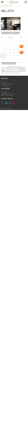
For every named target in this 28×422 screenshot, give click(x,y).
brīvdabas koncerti (4, 67)
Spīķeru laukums (11, 72)
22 (21, 52)
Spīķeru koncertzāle (4, 72)
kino (5, 69)
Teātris (16, 72)
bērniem (23, 67)
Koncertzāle (15, 69)
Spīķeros (22, 71)
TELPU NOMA (5, 5)
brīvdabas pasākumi (14, 67)
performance (15, 71)
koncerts (9, 69)
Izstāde (3, 69)
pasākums (8, 71)
